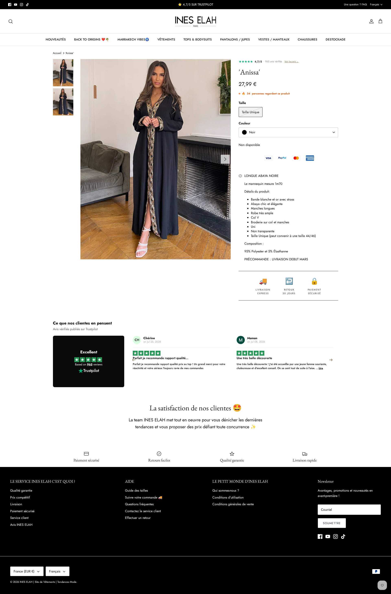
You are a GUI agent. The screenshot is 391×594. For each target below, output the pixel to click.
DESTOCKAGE (336, 39)
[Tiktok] (27, 4)
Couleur (244, 123)
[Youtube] (15, 4)
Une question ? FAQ (355, 4)
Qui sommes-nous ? (225, 490)
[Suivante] (225, 159)
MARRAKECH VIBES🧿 (133, 39)
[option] (155, 159)
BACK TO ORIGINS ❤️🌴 (91, 39)
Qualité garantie (21, 490)
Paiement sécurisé (22, 511)
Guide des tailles (136, 490)
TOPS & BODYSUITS (197, 39)
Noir (252, 132)
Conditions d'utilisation (228, 497)
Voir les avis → (291, 61)
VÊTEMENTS (166, 39)
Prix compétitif (20, 497)
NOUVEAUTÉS (56, 39)
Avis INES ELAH (21, 524)
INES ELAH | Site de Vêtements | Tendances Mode (48, 582)
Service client (19, 517)
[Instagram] (21, 4)
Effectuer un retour (137, 517)
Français (374, 4)
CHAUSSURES (307, 39)
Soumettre (332, 523)
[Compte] (370, 21)
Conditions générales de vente (233, 504)
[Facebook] (9, 4)
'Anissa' (69, 53)
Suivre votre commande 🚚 (143, 497)
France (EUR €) (24, 571)
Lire (217, 368)
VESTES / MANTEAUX (273, 39)
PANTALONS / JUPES (235, 39)
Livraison (16, 504)
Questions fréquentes (139, 504)
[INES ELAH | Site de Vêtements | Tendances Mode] (196, 21)
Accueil (57, 53)
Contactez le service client (143, 511)
